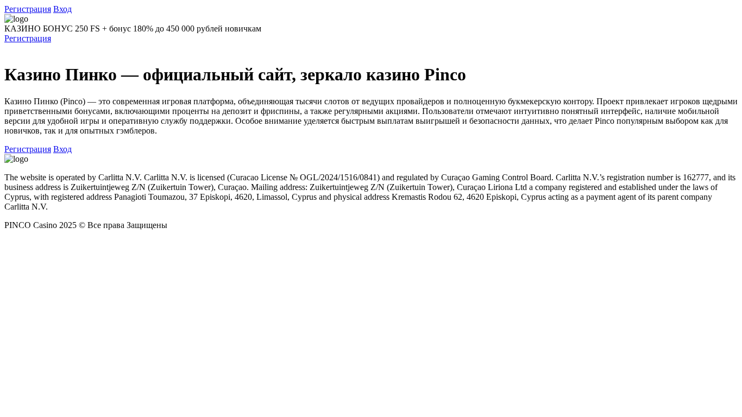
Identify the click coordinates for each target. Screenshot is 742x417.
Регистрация (27, 9)
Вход (62, 9)
